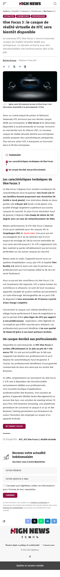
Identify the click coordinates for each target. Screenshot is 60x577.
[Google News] (30, 537)
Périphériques (36, 11)
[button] (5, 3)
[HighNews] (30, 4)
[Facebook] (22, 537)
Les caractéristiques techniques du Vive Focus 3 (29, 163)
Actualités (15, 11)
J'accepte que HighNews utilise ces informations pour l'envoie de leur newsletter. (29, 487)
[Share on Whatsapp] (41, 521)
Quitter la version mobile (30, 565)
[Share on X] (14, 66)
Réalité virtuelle (48, 439)
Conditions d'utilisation (38, 503)
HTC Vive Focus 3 (31, 439)
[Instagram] (33, 537)
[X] (26, 537)
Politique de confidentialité (13, 508)
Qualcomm (29, 233)
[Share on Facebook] (8, 66)
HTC (21, 439)
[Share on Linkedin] (48, 521)
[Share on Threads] (25, 66)
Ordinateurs (25, 11)
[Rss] (37, 537)
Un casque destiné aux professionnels (27, 170)
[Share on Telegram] (19, 66)
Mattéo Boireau (9, 60)
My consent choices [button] (14, 426)
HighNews (6, 11)
